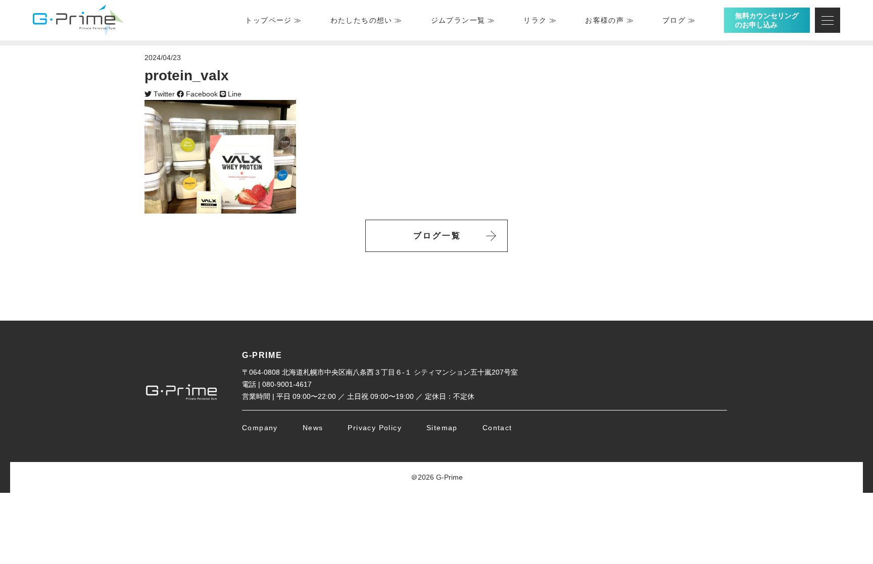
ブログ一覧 (437, 235)
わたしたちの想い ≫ (366, 20)
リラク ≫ (540, 20)
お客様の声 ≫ (609, 20)
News (313, 428)
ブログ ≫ (679, 20)
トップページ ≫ (273, 20)
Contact (497, 428)
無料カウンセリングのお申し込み (767, 20)
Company (260, 428)
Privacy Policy (375, 428)
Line (233, 94)
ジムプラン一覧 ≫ (463, 20)
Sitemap (442, 428)
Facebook (201, 94)
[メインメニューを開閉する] (827, 20)
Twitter (163, 94)
